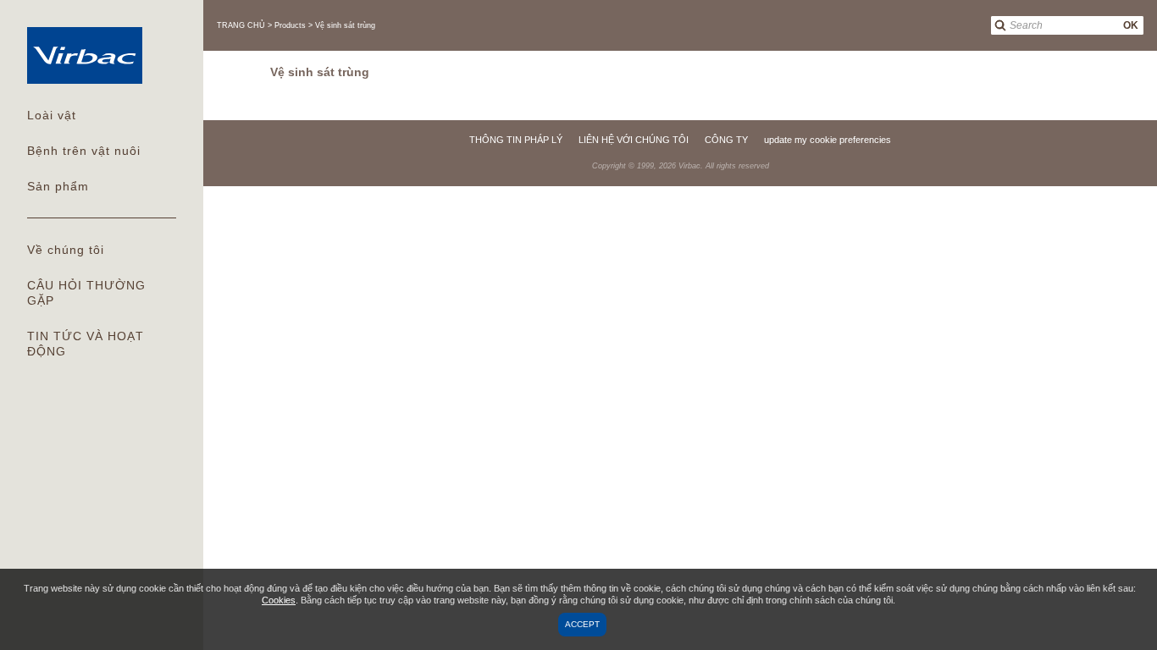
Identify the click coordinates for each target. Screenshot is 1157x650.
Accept (582, 624)
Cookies (279, 600)
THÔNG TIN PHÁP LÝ (515, 140)
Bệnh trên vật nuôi (84, 150)
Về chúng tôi (65, 249)
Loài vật (51, 115)
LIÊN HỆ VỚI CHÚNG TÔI (633, 140)
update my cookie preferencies (827, 140)
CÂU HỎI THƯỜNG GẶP (86, 292)
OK (1130, 25)
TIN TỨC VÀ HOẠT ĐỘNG (85, 343)
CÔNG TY (726, 140)
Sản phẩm (58, 186)
